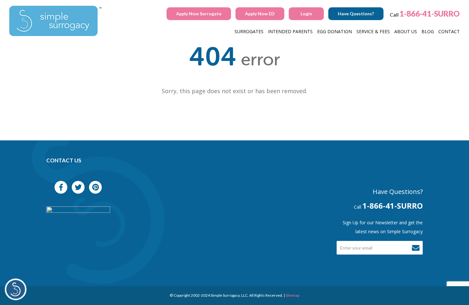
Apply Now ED (260, 13)
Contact (449, 31)
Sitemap (292, 295)
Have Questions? (356, 13)
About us (405, 31)
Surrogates (249, 31)
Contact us (63, 160)
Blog (427, 31)
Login (306, 13)
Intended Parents (290, 31)
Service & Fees (373, 31)
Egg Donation (334, 31)
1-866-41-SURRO (429, 13)
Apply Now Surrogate (198, 13)
